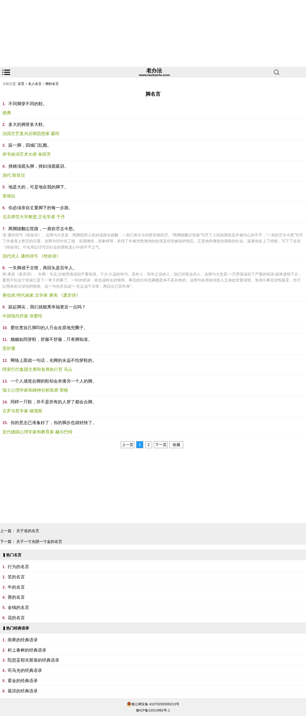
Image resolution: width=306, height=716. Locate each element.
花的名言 (16, 617)
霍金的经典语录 (23, 680)
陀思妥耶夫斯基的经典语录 (33, 660)
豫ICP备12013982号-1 (153, 710)
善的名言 (16, 597)
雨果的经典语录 (23, 640)
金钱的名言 (18, 607)
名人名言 (35, 84)
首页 (21, 84)
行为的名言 (18, 566)
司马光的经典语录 (25, 670)
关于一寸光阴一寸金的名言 (39, 542)
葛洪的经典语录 (23, 691)
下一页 (161, 445)
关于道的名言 (27, 531)
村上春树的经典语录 (27, 650)
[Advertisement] (143, 33)
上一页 (127, 445)
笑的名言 (16, 577)
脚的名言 (52, 84)
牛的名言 (16, 587)
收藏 (176, 445)
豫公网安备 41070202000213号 (155, 704)
